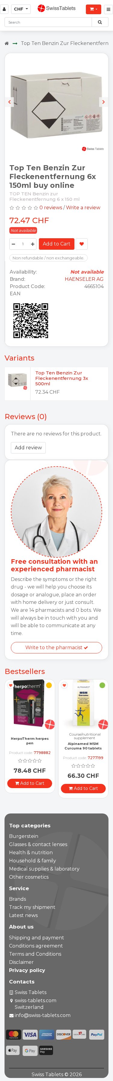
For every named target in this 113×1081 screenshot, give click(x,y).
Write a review (83, 207)
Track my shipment (32, 907)
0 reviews (50, 207)
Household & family (32, 861)
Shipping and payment (36, 938)
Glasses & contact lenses (38, 844)
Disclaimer (21, 962)
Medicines (85, 734)
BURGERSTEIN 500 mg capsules (83, 746)
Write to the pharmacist (54, 647)
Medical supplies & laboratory (44, 869)
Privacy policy (27, 970)
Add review (28, 448)
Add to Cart (57, 244)
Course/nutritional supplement (31, 736)
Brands (17, 899)
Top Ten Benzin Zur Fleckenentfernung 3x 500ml (61, 378)
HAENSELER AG (84, 279)
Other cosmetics (29, 877)
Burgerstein (23, 836)
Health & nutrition (31, 852)
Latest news (23, 915)
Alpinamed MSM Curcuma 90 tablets (30, 746)
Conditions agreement (36, 946)
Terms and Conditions (35, 954)
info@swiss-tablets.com (43, 1015)
